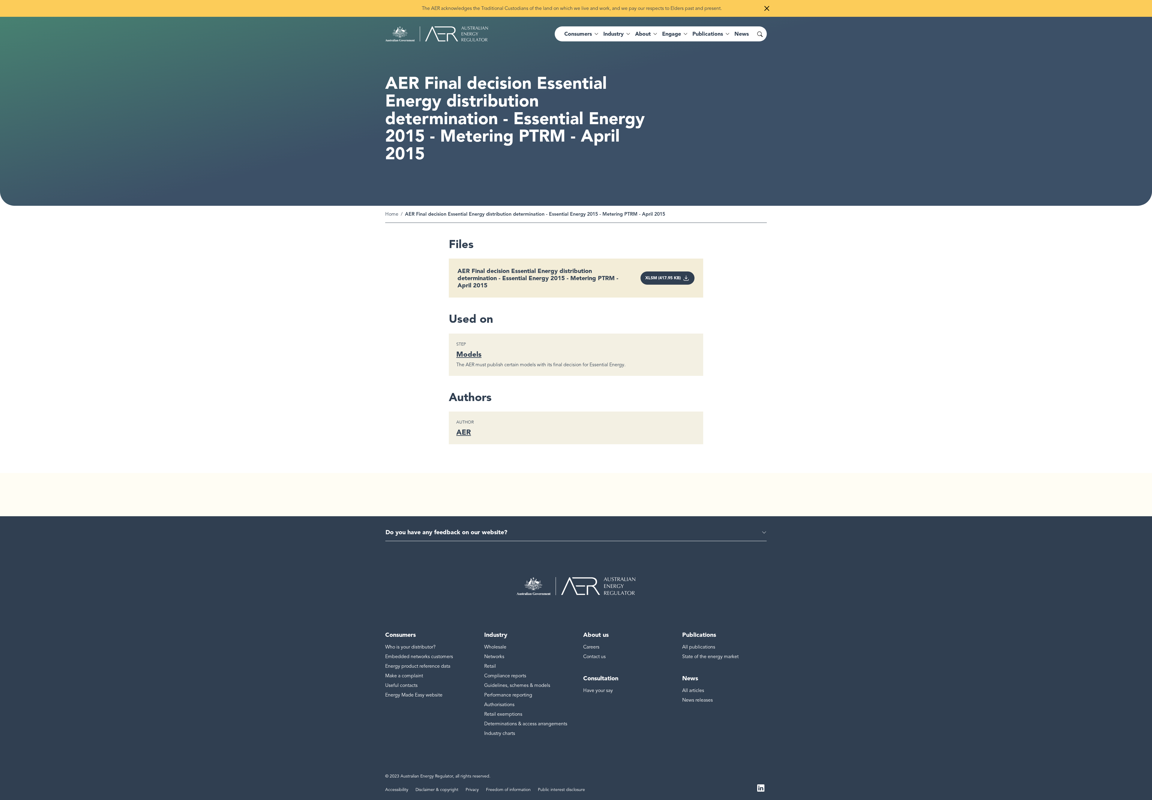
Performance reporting (508, 695)
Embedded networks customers (419, 657)
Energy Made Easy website (413, 695)
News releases (697, 700)
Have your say (598, 691)
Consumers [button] (578, 34)
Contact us (594, 657)
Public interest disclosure (561, 789)
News (741, 34)
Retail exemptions (503, 714)
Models (469, 354)
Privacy (472, 789)
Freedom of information (508, 789)
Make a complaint (404, 676)
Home (391, 214)
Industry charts (499, 733)
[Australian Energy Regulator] (436, 33)
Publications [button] (707, 34)
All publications (698, 647)
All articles (693, 691)
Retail (490, 666)
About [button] (643, 34)
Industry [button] (613, 34)
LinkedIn (761, 787)
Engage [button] (671, 34)
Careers (591, 647)
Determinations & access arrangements (525, 724)
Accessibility (396, 789)
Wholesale (495, 647)
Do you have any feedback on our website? (446, 532)
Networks (494, 657)
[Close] (767, 8)
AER (463, 432)
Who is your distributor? (410, 647)
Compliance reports (505, 676)
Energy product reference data (417, 666)
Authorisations (499, 705)
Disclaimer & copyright (437, 789)
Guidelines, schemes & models (517, 685)
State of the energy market (710, 657)
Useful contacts (401, 685)
